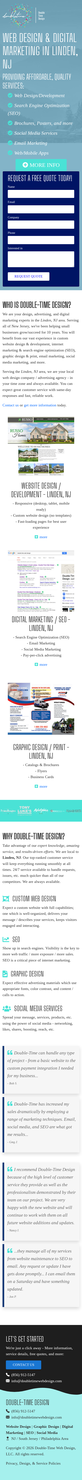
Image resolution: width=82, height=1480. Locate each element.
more (43, 537)
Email (11, 202)
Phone (11, 232)
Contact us (11, 405)
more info (45, 165)
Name (11, 186)
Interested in (15, 248)
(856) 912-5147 (23, 1375)
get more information (40, 405)
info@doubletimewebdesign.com (36, 1381)
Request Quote (29, 276)
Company (13, 217)
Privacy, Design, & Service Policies (33, 1463)
